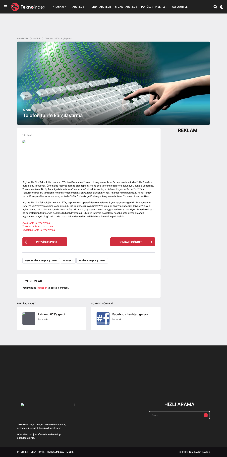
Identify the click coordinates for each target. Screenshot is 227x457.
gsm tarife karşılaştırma (41, 260)
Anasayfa (59, 6)
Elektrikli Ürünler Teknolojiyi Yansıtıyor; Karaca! (67, 384)
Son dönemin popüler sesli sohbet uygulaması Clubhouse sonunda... (34, 384)
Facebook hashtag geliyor (130, 314)
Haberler (77, 6)
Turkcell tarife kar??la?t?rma (37, 226)
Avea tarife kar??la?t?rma (36, 222)
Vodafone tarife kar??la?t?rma (38, 229)
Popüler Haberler (154, 6)
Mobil (27, 110)
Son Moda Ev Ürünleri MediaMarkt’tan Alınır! (166, 382)
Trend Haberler (99, 6)
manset (68, 260)
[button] (5, 6)
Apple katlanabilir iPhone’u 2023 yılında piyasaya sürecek (200, 384)
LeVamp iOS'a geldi (51, 314)
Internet (22, 452)
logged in (42, 287)
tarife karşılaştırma (92, 260)
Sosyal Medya (55, 452)
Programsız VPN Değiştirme (100, 376)
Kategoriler (180, 6)
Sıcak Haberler (126, 6)
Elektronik (38, 452)
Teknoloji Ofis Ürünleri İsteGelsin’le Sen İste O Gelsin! (133, 384)
